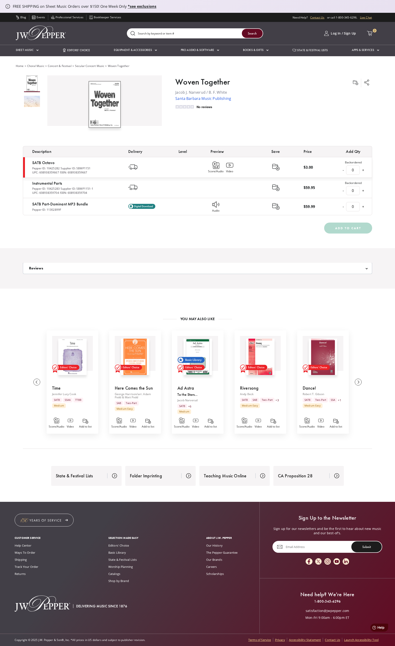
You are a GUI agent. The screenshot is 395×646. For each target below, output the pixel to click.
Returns (20, 574)
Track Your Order (26, 567)
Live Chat (366, 17)
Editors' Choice (118, 545)
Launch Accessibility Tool (361, 640)
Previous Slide (36, 382)
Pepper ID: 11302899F (46, 209)
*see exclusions (142, 6)
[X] (318, 561)
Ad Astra (185, 388)
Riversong (249, 388)
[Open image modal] (104, 106)
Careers (211, 567)
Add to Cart (348, 228)
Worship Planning (120, 567)
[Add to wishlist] (355, 83)
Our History (214, 545)
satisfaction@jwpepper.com (327, 611)
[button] (27, 50)
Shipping (21, 560)
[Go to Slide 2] (32, 102)
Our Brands (214, 560)
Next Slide (358, 382)
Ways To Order (25, 552)
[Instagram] (327, 561)
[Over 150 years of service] (44, 520)
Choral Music (35, 66)
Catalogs (114, 574)
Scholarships (215, 574)
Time (56, 388)
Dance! (309, 388)
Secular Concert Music (89, 66)
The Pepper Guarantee (222, 552)
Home (20, 66)
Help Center (23, 545)
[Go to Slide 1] (32, 83)
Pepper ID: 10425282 (46, 168)
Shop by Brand (118, 581)
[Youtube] (337, 561)
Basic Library (117, 552)
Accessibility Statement (305, 640)
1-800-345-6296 (327, 601)
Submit (366, 547)
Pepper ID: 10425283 (46, 188)
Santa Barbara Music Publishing (203, 98)
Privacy (280, 640)
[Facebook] (309, 561)
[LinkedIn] (346, 561)
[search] (133, 34)
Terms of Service (259, 640)
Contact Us (317, 17)
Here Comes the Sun (134, 388)
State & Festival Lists (122, 560)
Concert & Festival (60, 66)
